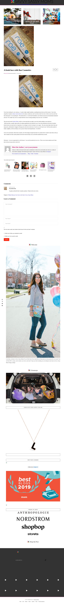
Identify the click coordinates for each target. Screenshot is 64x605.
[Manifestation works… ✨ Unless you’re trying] (58, 580)
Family (30, 601)
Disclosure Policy (36, 599)
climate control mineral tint (17, 113)
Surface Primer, (16, 121)
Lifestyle (33, 601)
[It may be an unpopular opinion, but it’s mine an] (37, 591)
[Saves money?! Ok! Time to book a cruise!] (16, 580)
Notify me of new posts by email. (11, 236)
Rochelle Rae (12, 188)
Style (8, 73)
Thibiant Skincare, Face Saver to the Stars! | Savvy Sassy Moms (20, 195)
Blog (29, 153)
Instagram (49, 151)
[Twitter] (2, 304)
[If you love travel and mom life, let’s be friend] (37, 580)
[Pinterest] (2, 306)
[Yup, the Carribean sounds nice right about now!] (16, 591)
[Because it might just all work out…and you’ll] (27, 591)
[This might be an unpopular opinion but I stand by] (6, 591)
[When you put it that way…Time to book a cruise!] (27, 580)
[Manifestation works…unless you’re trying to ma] (48, 591)
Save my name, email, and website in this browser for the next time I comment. (19, 229)
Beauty (6, 73)
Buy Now (33, 454)
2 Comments (19, 73)
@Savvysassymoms (32, 572)
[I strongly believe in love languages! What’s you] (58, 591)
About (36, 601)
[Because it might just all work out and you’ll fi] (48, 580)
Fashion (26, 601)
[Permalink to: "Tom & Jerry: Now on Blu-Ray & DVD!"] (33, 388)
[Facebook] (2, 302)
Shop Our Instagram (41, 601)
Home (20, 601)
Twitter (32, 153)
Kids (23, 601)
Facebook (36, 153)
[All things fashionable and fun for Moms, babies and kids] (32, 2)
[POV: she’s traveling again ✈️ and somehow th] (6, 580)
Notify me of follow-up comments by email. (13, 233)
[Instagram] (2, 300)
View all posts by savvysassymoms (19, 153)
